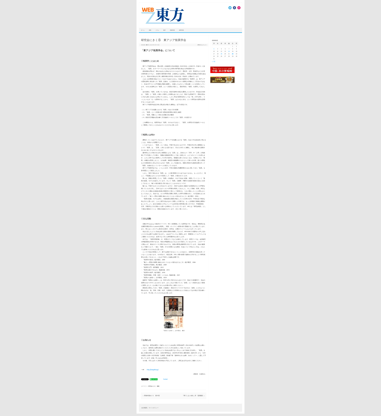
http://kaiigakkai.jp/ (153, 369)
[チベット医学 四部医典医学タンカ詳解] (222, 83)
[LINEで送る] (154, 379)
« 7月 (213, 61)
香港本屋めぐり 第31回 (151, 395)
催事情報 (181, 30)
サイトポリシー (154, 408)
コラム (157, 30)
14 (229, 51)
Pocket (165, 379)
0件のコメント (202, 45)
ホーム (143, 30)
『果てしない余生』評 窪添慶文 (193, 395)
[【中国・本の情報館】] (222, 73)
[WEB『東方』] (163, 24)
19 (221, 54)
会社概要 (144, 408)
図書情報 (172, 30)
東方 (147, 45)
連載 (150, 30)
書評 (164, 30)
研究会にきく (152, 386)
